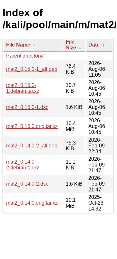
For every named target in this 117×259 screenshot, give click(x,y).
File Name (18, 45)
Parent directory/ (25, 56)
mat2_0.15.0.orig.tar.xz (32, 126)
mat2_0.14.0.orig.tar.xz (32, 203)
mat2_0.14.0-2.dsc (27, 184)
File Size (71, 44)
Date (94, 45)
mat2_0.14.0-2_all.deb (31, 145)
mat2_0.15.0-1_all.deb (31, 69)
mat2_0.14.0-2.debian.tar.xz (22, 164)
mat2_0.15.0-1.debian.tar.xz (22, 88)
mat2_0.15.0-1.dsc (27, 107)
